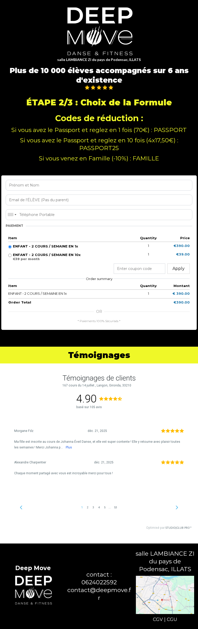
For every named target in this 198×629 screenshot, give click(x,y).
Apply (178, 268)
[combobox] (12, 214)
